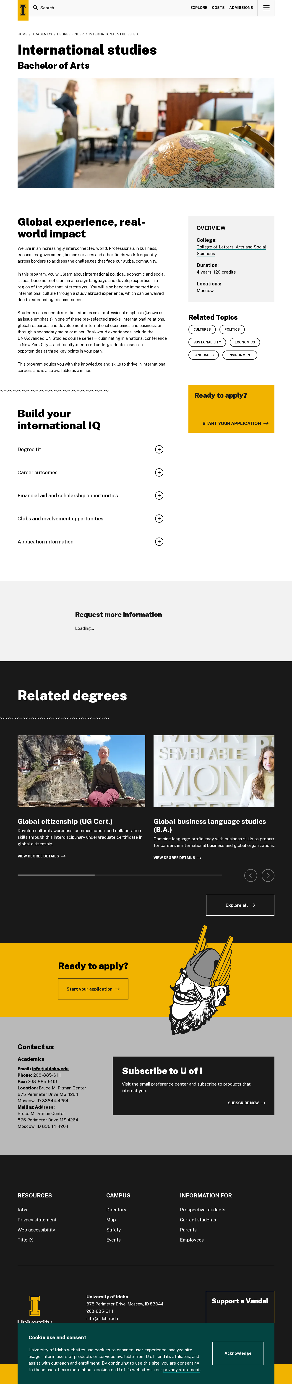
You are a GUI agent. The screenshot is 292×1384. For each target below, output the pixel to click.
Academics (42, 34)
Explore (198, 7)
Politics (232, 329)
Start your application (89, 988)
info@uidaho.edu (50, 1068)
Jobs (22, 1210)
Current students (198, 1220)
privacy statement (181, 1369)
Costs (218, 7)
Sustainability (207, 342)
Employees (192, 1240)
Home (22, 34)
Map (111, 1220)
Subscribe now (243, 1103)
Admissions (241, 7)
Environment (239, 355)
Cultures (202, 329)
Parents (188, 1230)
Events (113, 1240)
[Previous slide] (250, 875)
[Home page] (23, 10)
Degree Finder (70, 34)
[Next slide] (268, 875)
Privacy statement (37, 1220)
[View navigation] (266, 8)
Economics (245, 342)
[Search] (36, 8)
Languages (203, 355)
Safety (113, 1230)
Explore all (236, 905)
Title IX (25, 1240)
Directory (116, 1210)
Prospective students (202, 1210)
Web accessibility (36, 1230)
